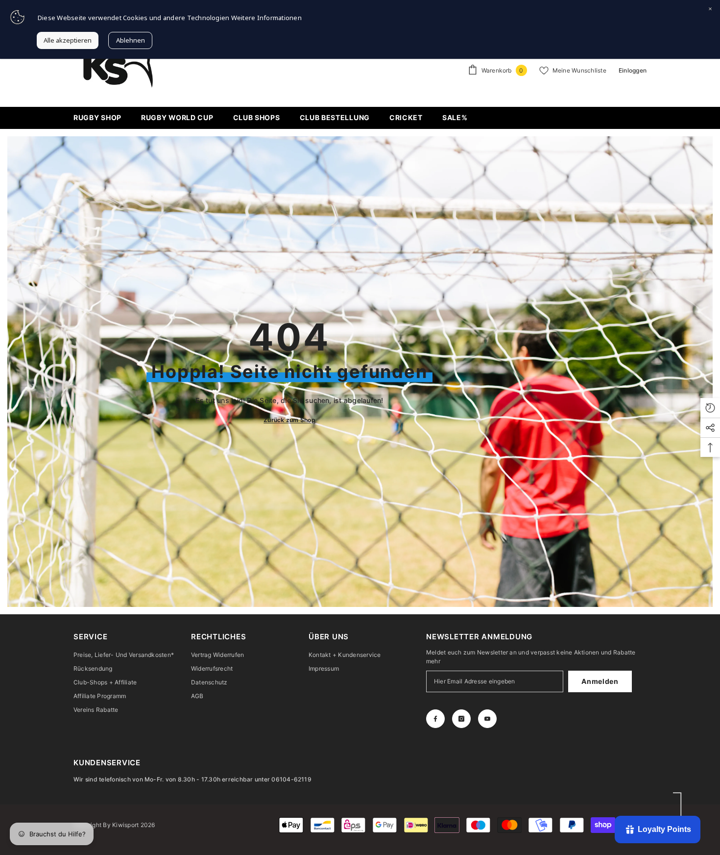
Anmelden (600, 681)
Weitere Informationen (266, 17)
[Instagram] (461, 718)
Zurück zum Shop (289, 419)
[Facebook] (435, 718)
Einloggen (633, 70)
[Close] (710, 10)
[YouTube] (487, 718)
